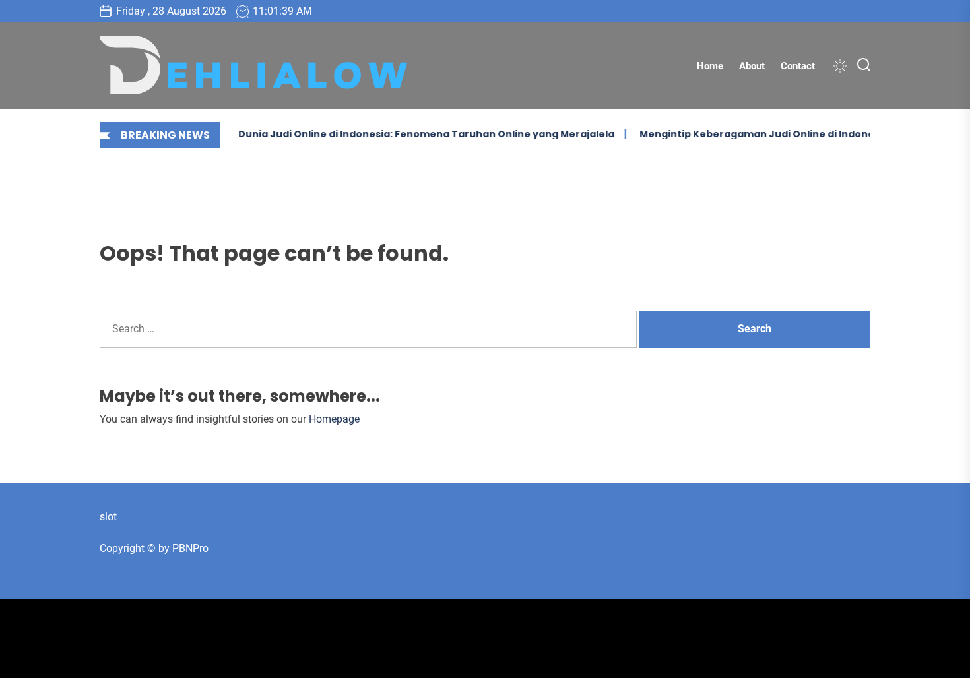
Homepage (334, 419)
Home (710, 66)
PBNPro (190, 548)
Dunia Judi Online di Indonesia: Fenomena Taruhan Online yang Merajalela (419, 133)
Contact (798, 66)
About (752, 66)
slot (108, 516)
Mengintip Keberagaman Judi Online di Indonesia (757, 133)
